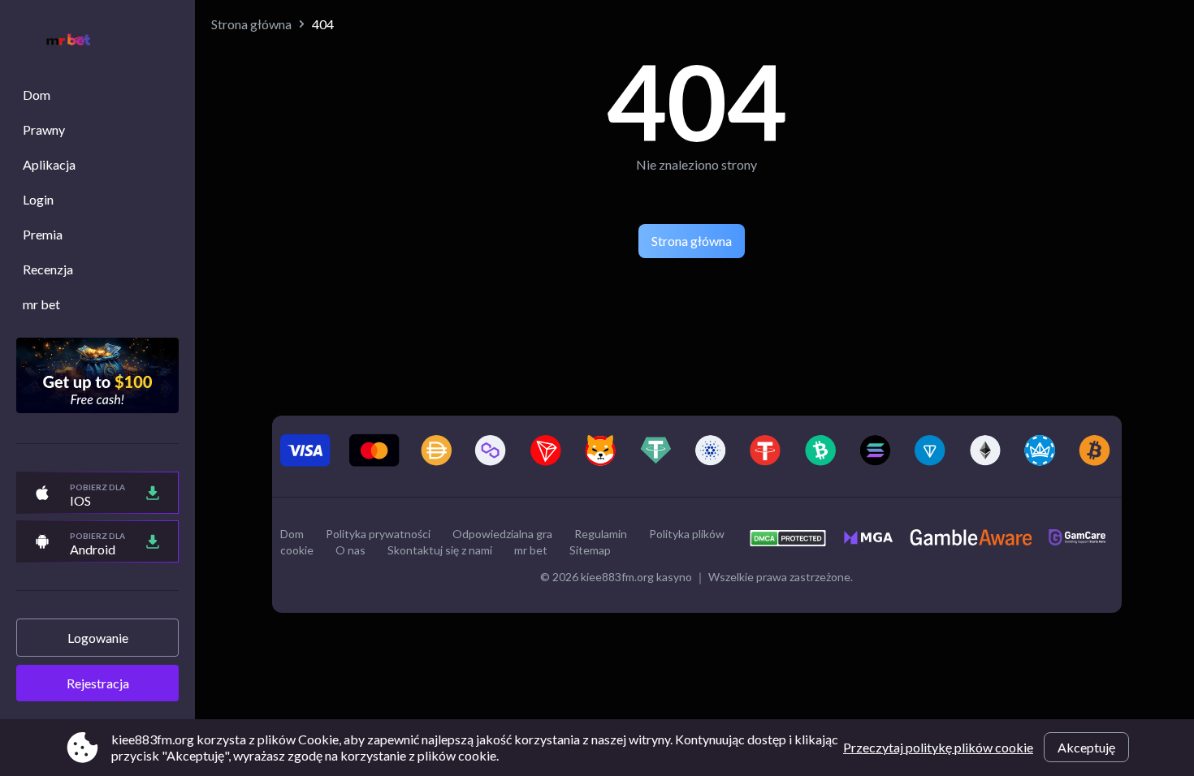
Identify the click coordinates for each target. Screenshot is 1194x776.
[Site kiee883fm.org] (60, 41)
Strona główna (251, 24)
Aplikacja (49, 164)
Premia (43, 234)
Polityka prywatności (378, 534)
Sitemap (590, 550)
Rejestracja (98, 683)
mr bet (41, 304)
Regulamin (600, 534)
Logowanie (97, 637)
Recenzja (48, 269)
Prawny (44, 129)
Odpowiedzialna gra (502, 534)
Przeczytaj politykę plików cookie (938, 747)
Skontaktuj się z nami (439, 550)
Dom (36, 94)
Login (38, 199)
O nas (350, 550)
